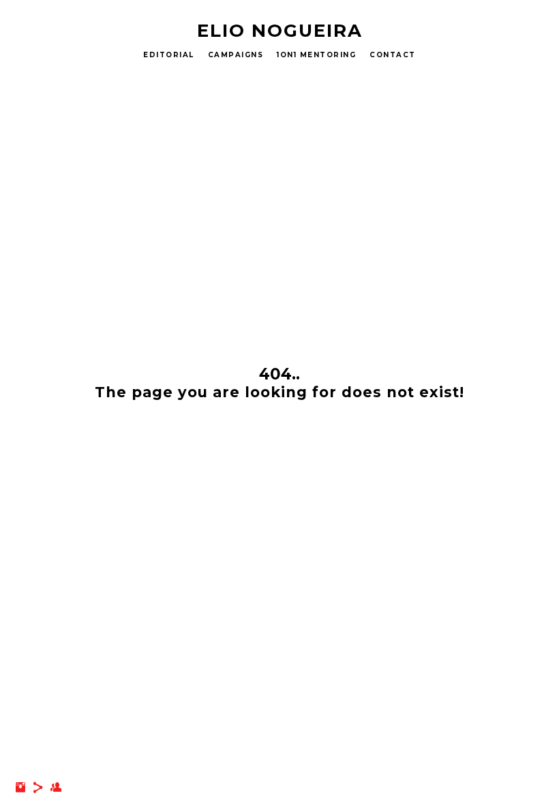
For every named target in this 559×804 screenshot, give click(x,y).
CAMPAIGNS (236, 54)
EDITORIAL (168, 54)
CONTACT (392, 54)
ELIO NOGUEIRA (280, 31)
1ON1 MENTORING (316, 54)
